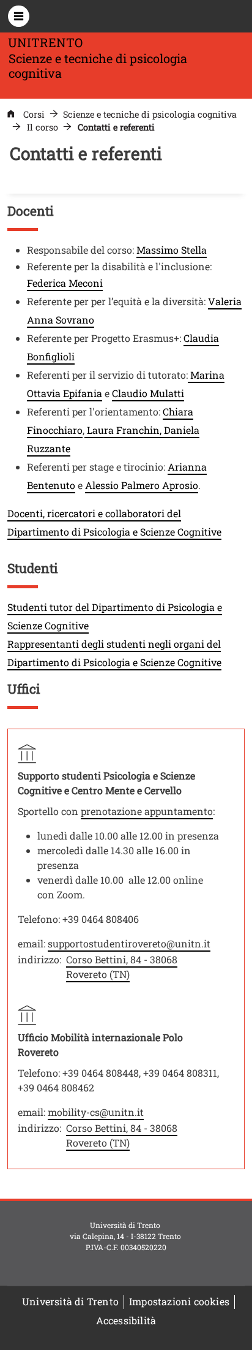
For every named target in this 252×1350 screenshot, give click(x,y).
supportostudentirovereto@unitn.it (129, 943)
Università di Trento (70, 1301)
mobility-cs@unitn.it (96, 1111)
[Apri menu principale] (18, 16)
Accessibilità (126, 1320)
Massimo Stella (171, 249)
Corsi (34, 114)
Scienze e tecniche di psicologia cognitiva (150, 114)
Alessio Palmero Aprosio (141, 485)
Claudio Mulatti (148, 393)
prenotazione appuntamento (147, 811)
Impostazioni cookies (179, 1301)
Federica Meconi (65, 282)
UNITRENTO (45, 42)
